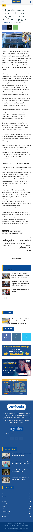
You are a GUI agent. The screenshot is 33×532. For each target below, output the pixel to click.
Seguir (16, 333)
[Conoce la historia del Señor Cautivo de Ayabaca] (6, 472)
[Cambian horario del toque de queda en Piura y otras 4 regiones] (6, 480)
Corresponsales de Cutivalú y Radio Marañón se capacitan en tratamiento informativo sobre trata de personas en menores (24, 245)
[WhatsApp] (15, 27)
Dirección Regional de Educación (10, 233)
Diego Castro (7, 22)
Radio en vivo (25, 525)
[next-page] (5, 298)
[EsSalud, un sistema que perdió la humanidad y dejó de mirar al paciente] (6, 321)
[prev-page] (3, 298)
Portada (10, 523)
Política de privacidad (19, 523)
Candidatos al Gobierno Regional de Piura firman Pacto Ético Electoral (20, 284)
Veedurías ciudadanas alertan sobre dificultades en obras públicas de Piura (20, 276)
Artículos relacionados (13, 267)
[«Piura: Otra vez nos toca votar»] (6, 292)
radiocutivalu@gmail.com (20, 434)
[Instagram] (16, 438)
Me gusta (6, 333)
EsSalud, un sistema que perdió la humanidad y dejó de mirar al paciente (21, 321)
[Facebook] (4, 27)
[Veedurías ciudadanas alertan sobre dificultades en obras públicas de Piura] (6, 276)
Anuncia (19, 525)
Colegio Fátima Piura (15, 231)
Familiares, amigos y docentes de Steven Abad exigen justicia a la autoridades (9, 242)
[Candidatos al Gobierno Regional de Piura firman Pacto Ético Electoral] (6, 284)
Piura (4, 5)
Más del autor (9, 269)
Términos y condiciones (9, 525)
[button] (2, 2)
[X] (9, 27)
